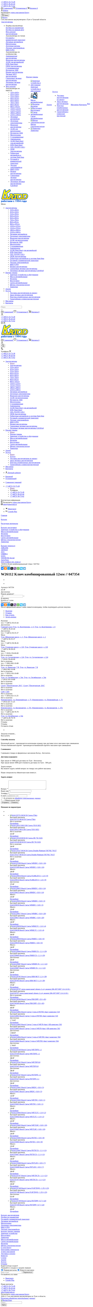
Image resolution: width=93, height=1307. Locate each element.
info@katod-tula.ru (10, 504)
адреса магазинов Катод (20, 12)
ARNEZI (4, 550)
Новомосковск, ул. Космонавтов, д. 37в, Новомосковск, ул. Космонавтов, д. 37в (32, 708)
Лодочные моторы (13, 46)
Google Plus (12, 512)
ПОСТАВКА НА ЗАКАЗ (11, 562)
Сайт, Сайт (5, 692)
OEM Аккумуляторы (14, 66)
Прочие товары (11, 273)
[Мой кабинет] (2, 315)
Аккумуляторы (11, 208)
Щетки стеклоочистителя (11, 540)
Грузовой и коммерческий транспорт (15, 39)
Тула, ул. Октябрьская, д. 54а (12, 716)
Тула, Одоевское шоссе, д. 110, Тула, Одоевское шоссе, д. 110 (24, 647)
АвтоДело (5, 560)
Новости (4, 1256)
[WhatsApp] (18, 568)
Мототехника (11, 44)
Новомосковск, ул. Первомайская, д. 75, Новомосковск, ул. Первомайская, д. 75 (32, 700)
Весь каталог (11, 86)
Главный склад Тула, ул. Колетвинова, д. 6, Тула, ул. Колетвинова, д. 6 (28, 627)
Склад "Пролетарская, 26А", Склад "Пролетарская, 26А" (23, 686)
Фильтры (4, 534)
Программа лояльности (10, 1250)
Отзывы (4, 1264)
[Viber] (15, 568)
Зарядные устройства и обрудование (15, 530)
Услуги (8, 291)
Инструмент (5, 536)
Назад (12, 363)
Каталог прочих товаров (10, 1231)
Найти (4, 1305)
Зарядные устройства (9, 1233)
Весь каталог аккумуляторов (11, 33)
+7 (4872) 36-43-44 (8, 4)
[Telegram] (24, 568)
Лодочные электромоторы (11, 1225)
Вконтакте (12, 509)
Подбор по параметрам (15, 28)
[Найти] (2, 309)
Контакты (9, 303)
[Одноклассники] (5, 568)
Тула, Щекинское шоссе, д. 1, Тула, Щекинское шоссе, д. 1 (23, 637)
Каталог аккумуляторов (10, 1215)
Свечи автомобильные (9, 538)
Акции (8, 289)
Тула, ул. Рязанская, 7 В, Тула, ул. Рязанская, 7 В (19, 667)
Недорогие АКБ (12, 70)
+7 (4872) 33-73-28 (8, 2)
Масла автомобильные (9, 532)
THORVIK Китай (8, 558)
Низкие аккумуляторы (14, 72)
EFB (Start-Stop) (12, 64)
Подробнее (14, 823)
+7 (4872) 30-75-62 (8, 6)
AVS (2, 552)
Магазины (9, 301)
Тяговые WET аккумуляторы (11, 75)
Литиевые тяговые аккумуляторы (13, 83)
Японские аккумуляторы (15, 60)
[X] (11, 568)
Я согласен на (22, 798)
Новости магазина (27, 1270)
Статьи (3, 1258)
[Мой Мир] (8, 568)
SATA (3, 556)
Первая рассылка (10, 1270)
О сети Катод (6, 1248)
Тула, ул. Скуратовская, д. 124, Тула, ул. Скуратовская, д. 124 (24, 657)
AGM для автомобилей (15, 62)
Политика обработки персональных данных (18, 1298)
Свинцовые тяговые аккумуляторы (14, 79)
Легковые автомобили (14, 42)
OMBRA (4, 554)
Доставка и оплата (8, 1254)
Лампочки (5, 542)
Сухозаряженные (12, 68)
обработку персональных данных (28, 798)
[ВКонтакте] (2, 568)
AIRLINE (4, 548)
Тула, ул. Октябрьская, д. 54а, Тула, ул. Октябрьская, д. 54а (23, 677)
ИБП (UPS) (10, 50)
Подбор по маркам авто (15, 30)
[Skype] (21, 568)
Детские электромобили (15, 48)
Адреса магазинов (8, 1252)
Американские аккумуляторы (11, 57)
